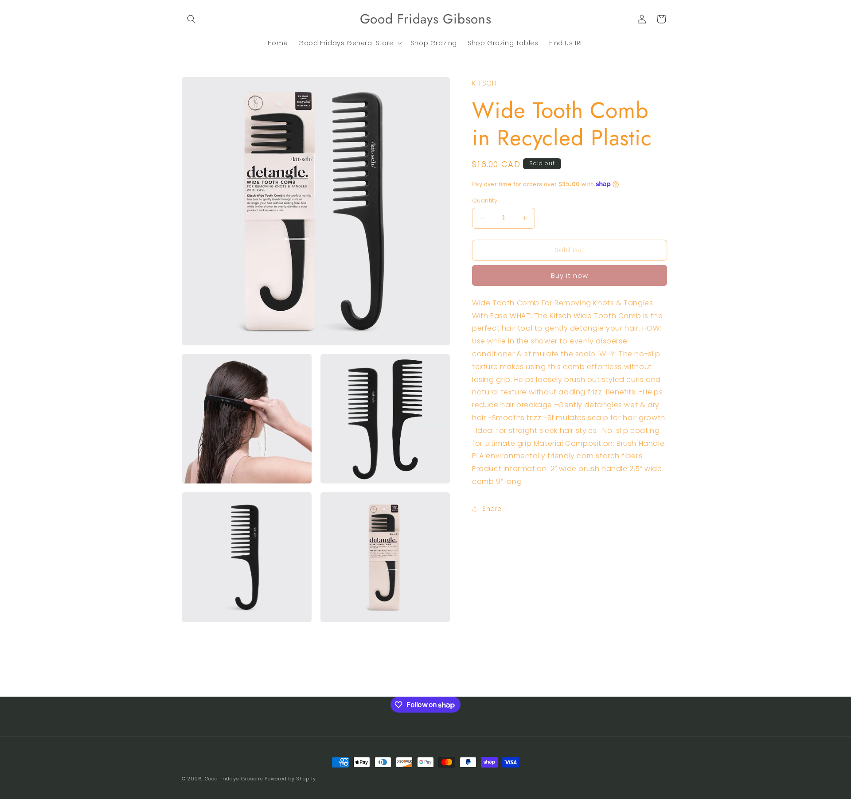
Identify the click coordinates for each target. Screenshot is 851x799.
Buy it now (569, 275)
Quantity (484, 200)
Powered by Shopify (290, 778)
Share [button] (492, 508)
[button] (191, 19)
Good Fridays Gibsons (234, 778)
